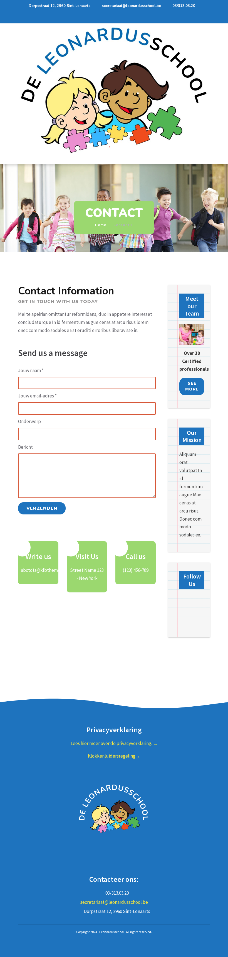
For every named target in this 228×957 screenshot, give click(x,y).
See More (192, 386)
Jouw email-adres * (37, 396)
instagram (119, 862)
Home (100, 224)
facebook (109, 862)
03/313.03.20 (183, 5)
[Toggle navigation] (24, 159)
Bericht (25, 447)
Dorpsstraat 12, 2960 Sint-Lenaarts (59, 5)
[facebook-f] (195, 17)
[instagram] (205, 17)
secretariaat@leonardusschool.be (131, 5)
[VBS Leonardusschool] (114, 89)
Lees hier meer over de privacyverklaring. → (114, 743)
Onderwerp (29, 421)
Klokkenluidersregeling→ (114, 756)
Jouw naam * (31, 370)
